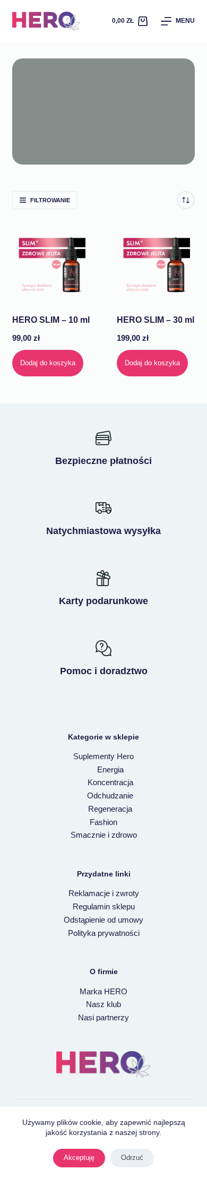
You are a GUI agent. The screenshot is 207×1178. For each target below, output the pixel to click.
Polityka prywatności (104, 933)
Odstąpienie (85, 919)
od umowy (125, 919)
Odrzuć (132, 1158)
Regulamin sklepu (104, 906)
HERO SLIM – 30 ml (155, 319)
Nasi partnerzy (103, 1017)
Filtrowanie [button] (50, 200)
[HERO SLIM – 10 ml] (51, 261)
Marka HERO (103, 991)
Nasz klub (103, 1004)
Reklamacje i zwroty (103, 893)
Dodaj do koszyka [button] (47, 363)
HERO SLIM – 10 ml (51, 319)
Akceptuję (79, 1158)
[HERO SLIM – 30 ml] (156, 261)
